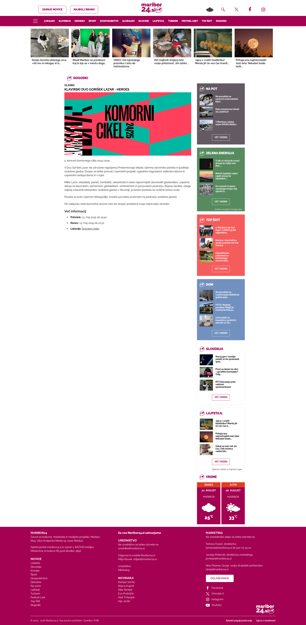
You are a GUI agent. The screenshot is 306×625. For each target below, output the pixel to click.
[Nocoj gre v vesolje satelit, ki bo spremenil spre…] (206, 359)
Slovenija (65, 21)
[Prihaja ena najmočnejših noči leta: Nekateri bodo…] (206, 436)
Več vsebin (221, 137)
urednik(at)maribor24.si (131, 548)
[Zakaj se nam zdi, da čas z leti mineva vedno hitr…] (206, 449)
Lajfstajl (158, 21)
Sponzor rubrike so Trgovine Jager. (227, 469)
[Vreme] (209, 9)
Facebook (217, 587)
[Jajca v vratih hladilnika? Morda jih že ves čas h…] (206, 424)
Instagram (217, 599)
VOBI (96, 620)
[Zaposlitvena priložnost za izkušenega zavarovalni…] (206, 256)
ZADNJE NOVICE (52, 9)
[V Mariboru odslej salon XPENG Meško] (206, 125)
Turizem (173, 21)
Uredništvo (124, 566)
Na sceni (143, 21)
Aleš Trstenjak (126, 597)
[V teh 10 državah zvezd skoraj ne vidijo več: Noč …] (206, 164)
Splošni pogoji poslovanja (239, 620)
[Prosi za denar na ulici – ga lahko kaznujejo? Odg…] (206, 372)
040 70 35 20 (243, 547)
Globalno (128, 21)
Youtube (216, 605)
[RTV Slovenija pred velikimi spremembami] (206, 385)
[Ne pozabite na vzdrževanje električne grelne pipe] (206, 295)
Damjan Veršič (126, 582)
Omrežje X (217, 593)
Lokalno (49, 21)
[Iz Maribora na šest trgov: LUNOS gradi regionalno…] (206, 230)
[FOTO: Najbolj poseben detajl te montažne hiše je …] (206, 308)
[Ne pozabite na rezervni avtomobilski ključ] (206, 99)
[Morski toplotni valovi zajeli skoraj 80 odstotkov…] (206, 176)
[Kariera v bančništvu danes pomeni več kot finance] (206, 243)
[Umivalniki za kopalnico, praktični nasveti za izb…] (206, 321)
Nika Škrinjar (125, 589)
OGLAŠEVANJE (220, 578)
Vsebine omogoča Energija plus (228, 209)
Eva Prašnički (126, 593)
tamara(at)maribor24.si (219, 547)
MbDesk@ (124, 570)
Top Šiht (207, 21)
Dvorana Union (90, 228)
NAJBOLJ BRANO (84, 9)
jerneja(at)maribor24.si (219, 558)
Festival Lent (190, 21)
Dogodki (221, 21)
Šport (92, 21)
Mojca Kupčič (126, 585)
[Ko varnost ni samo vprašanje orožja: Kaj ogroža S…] (206, 189)
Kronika (80, 21)
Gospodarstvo (109, 21)
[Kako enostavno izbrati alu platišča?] (206, 112)
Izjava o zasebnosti (265, 620)
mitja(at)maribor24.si (145, 559)
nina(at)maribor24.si (217, 569)
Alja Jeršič (124, 601)
